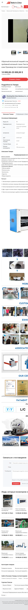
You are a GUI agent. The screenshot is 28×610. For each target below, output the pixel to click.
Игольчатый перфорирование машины (8, 571)
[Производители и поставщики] (14, 2)
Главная (3, 10)
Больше (3, 595)
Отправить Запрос (14, 79)
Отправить (16, 483)
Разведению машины (6, 568)
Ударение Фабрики (19, 588)
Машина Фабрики (7, 585)
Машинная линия (7, 588)
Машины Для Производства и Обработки (15, 10)
